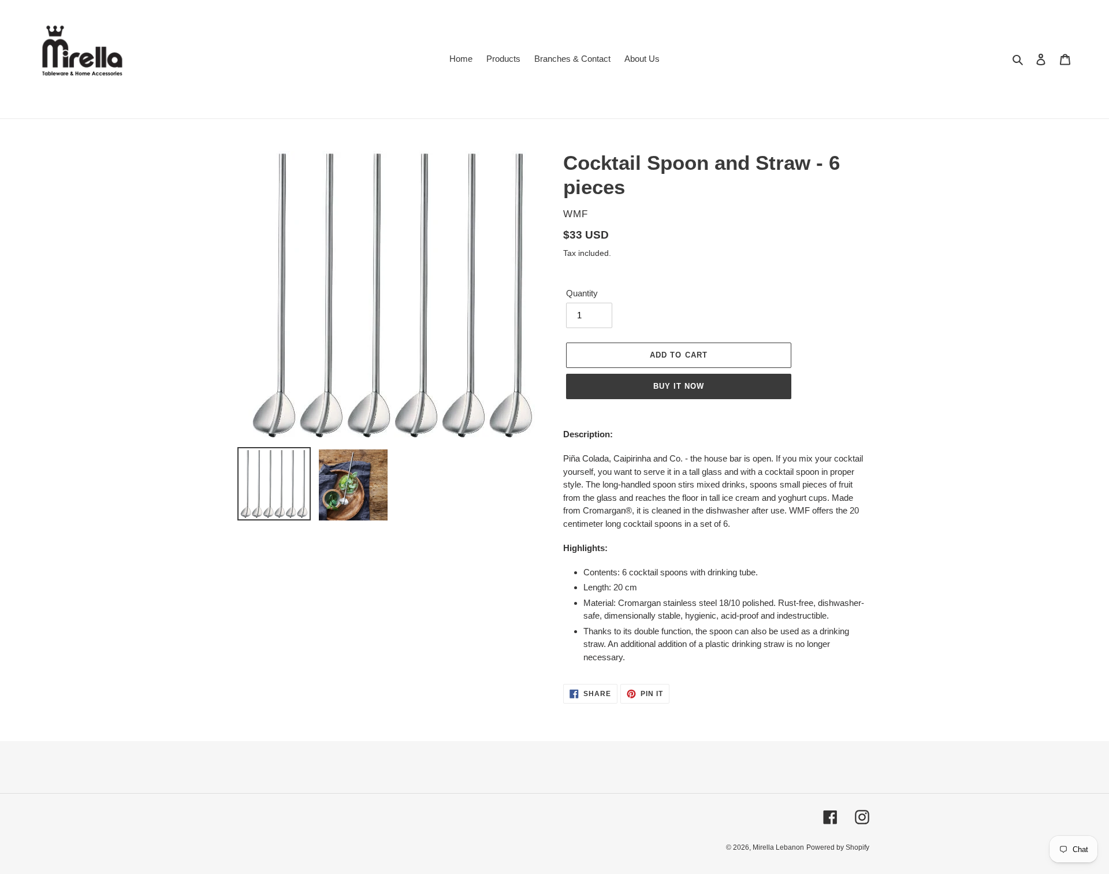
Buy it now (678, 386)
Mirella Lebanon (778, 847)
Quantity (582, 293)
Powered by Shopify (837, 847)
